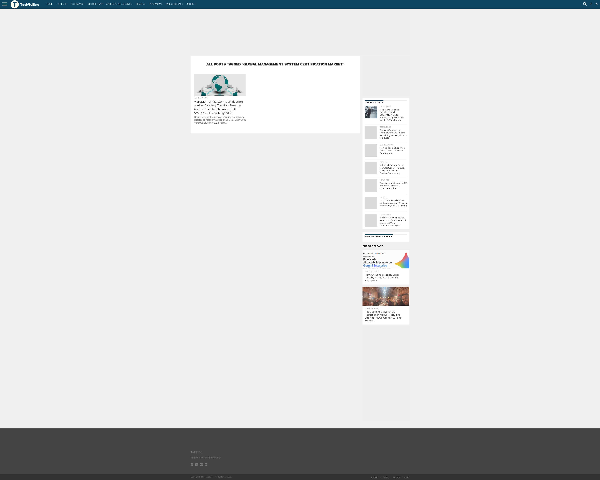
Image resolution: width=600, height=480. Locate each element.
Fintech (61, 4)
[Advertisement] (300, 32)
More (190, 4)
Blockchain (95, 4)
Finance (140, 4)
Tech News (76, 4)
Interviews (156, 4)
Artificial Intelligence (119, 4)
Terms (406, 477)
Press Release (174, 4)
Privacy (396, 477)
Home (49, 4)
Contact (385, 477)
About (374, 477)
